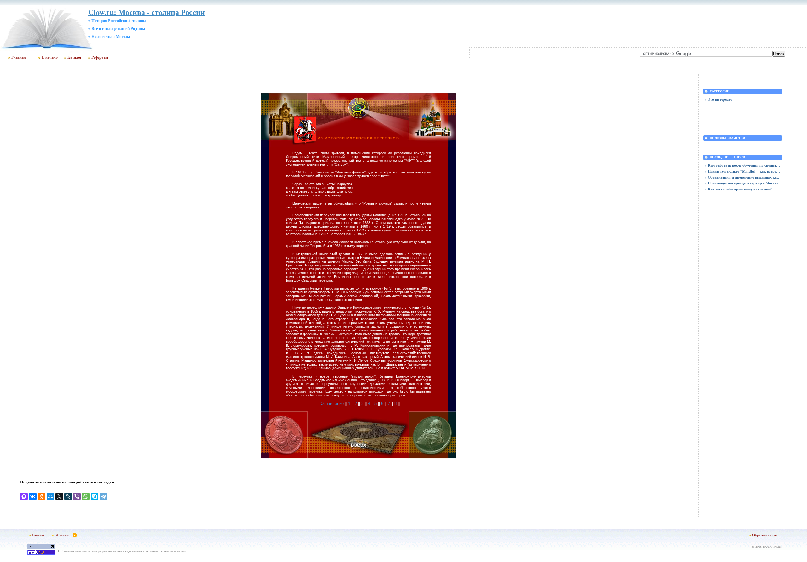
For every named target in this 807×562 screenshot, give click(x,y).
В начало (50, 57)
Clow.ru (775, 546)
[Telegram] (103, 496)
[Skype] (94, 496)
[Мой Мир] (50, 496)
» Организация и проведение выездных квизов (743, 177)
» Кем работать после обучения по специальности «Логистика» (743, 165)
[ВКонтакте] (33, 496)
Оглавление (332, 403)
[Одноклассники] (41, 496)
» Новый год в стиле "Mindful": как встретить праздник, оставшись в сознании (743, 171)
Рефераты (99, 57)
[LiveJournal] (68, 496)
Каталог (74, 57)
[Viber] (77, 496)
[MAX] (24, 496)
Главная (18, 57)
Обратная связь (764, 534)
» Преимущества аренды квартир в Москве (741, 183)
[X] (59, 496)
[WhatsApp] (86, 496)
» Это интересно (718, 99)
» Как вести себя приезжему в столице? (738, 189)
